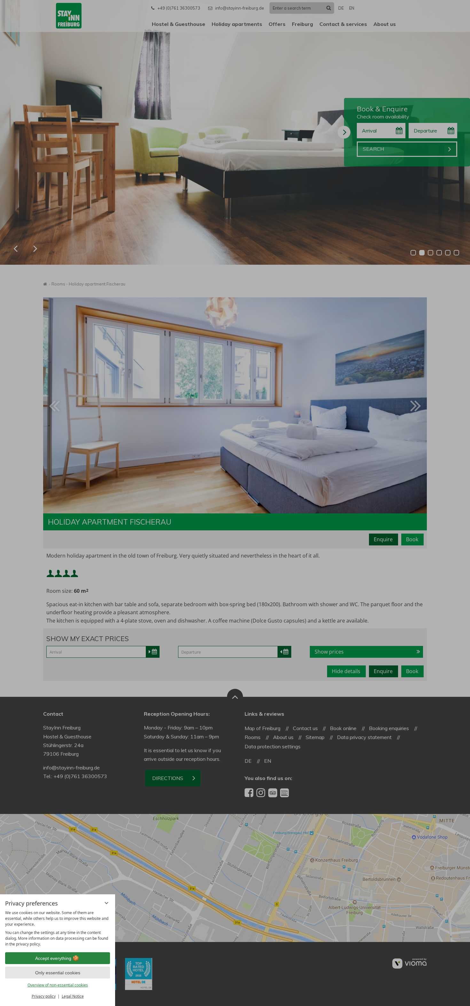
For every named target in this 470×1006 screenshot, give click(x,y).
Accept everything (53, 958)
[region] (57, 928)
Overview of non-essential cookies (57, 985)
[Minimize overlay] (106, 903)
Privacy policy (44, 996)
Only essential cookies (57, 972)
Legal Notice (73, 996)
